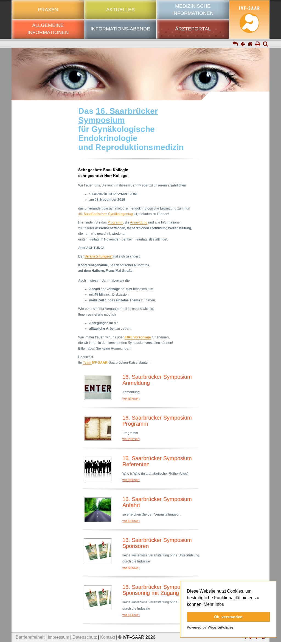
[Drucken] (257, 44)
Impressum (58, 637)
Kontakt (107, 637)
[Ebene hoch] (235, 44)
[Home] (250, 44)
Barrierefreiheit (30, 637)
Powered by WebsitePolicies (210, 627)
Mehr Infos (214, 604)
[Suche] (265, 44)
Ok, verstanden (228, 617)
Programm (115, 222)
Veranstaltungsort (99, 256)
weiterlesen (131, 398)
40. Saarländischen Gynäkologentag (105, 214)
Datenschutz (84, 637)
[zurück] (242, 44)
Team (87, 362)
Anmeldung (138, 222)
